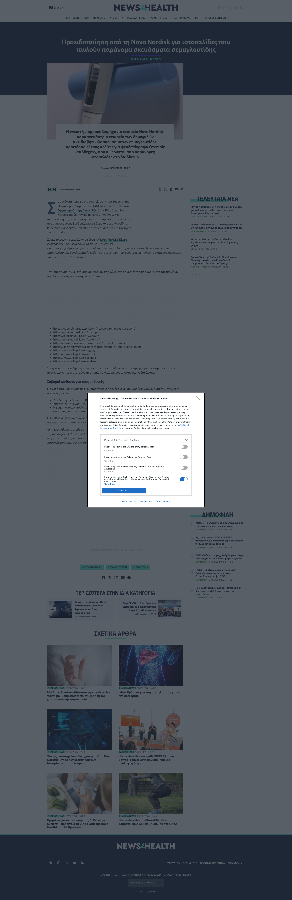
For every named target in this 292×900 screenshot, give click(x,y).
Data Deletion (128, 501)
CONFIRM (124, 491)
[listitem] (146, 440)
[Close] (199, 399)
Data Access (146, 501)
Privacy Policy (163, 501)
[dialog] (146, 450)
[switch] (184, 447)
